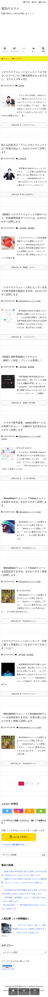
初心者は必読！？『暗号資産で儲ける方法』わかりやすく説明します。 (23, 907)
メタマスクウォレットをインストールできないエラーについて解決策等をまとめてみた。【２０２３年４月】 (24, 76)
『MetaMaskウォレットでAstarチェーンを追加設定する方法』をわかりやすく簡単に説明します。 (24, 571)
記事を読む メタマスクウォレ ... (24, 125)
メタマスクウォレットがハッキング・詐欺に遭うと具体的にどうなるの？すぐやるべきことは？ (24, 644)
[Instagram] (18, 811)
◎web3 (4, 439)
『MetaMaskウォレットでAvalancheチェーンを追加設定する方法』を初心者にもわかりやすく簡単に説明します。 (24, 717)
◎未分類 (21, 86)
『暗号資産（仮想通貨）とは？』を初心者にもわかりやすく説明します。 (23, 899)
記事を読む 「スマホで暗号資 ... (24, 478)
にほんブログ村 (7, 969)
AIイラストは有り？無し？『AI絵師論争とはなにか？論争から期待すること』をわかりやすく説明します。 (29, 929)
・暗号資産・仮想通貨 (26, 228)
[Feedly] (41, 811)
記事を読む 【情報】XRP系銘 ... (24, 403)
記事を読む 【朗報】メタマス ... (24, 267)
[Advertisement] (24, 32)
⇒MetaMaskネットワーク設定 (29, 301)
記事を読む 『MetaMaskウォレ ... (24, 548)
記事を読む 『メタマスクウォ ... (24, 337)
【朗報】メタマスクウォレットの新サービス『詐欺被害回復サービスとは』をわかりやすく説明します (24, 218)
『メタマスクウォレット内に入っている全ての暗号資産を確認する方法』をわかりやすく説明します (24, 291)
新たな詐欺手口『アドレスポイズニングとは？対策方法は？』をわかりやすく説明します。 (24, 148)
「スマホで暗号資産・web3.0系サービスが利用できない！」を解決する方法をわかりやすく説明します (24, 426)
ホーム (6, 59)
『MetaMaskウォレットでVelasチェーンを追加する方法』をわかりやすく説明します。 (24, 502)
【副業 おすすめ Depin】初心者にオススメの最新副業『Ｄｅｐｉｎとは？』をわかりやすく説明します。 (24, 882)
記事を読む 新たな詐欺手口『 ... (24, 194)
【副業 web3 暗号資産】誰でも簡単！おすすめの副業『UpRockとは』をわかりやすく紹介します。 (24, 873)
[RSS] (29, 811)
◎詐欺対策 (22, 159)
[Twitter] (7, 811)
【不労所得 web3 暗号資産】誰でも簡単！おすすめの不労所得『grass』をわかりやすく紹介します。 (24, 892)
